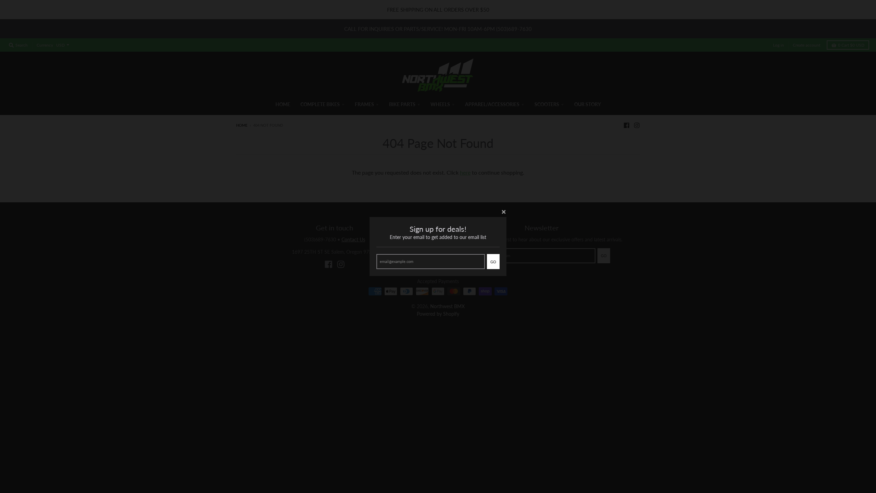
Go (493, 262)
